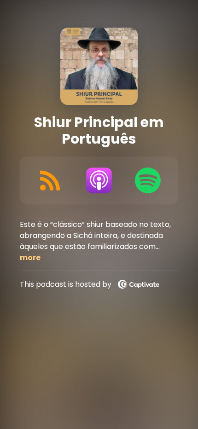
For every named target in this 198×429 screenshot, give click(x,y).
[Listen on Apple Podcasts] (99, 180)
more (30, 257)
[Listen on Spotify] (148, 180)
